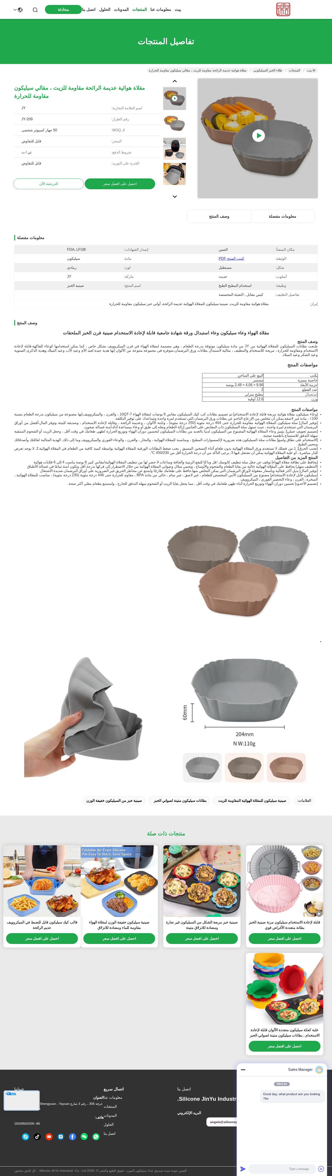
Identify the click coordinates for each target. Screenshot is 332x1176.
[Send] (243, 1169)
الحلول (104, 9)
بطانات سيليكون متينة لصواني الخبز (180, 800)
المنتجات (139, 9)
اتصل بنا (89, 9)
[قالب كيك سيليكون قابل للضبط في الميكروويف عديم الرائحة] (42, 881)
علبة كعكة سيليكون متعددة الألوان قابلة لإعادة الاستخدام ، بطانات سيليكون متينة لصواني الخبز (285, 1032)
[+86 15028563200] (25, 1137)
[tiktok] (37, 1137)
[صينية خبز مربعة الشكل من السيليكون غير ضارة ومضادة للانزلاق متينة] (202, 881)
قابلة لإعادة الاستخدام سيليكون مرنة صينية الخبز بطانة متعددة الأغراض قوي (284, 925)
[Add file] (321, 1169)
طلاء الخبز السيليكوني (267, 70)
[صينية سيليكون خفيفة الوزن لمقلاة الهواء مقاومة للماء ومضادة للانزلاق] (119, 881)
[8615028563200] (96, 1137)
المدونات (121, 9)
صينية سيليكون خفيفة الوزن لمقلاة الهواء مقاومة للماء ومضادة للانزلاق (119, 925)
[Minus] (243, 1069)
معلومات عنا (160, 9)
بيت (178, 9)
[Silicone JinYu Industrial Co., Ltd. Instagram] (61, 1137)
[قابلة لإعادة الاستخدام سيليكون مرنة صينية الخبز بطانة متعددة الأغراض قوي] (284, 881)
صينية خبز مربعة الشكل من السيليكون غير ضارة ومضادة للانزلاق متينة (202, 925)
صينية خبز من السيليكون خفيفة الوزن (114, 800)
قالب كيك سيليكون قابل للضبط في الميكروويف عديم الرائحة (42, 925)
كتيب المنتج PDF (231, 258)
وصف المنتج (219, 216)
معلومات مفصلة (282, 216)
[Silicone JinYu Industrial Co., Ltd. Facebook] (72, 1137)
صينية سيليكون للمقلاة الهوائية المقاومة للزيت (252, 800)
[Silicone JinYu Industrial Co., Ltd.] (282, 9)
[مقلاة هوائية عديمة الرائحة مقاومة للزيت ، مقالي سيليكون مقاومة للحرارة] (258, 138)
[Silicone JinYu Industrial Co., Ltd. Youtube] (49, 1137)
